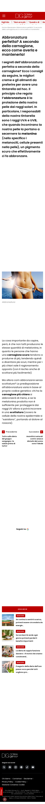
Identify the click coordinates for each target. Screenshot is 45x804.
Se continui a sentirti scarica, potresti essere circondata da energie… (29, 622)
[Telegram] (21, 767)
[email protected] (7, 792)
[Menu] (3, 16)
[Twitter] (4, 767)
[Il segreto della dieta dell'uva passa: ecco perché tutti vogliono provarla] (8, 667)
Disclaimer (28, 778)
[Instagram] (15, 767)
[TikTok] (27, 767)
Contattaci (17, 778)
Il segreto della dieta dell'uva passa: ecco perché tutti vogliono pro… (29, 669)
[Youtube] (33, 767)
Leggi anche (22, 609)
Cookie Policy (20, 782)
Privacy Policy (7, 782)
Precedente (11, 431)
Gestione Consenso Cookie (13, 785)
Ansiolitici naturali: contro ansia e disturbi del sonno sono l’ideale (34, 440)
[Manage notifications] (5, 799)
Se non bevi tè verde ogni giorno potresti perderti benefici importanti (27, 638)
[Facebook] (10, 767)
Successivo (34, 431)
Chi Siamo (6, 778)
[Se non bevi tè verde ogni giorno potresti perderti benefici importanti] (8, 636)
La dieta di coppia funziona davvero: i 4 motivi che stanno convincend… (29, 654)
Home (4, 27)
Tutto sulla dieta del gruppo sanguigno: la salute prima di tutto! (9, 441)
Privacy (1, 792)
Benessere (11, 27)
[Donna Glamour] (24, 15)
